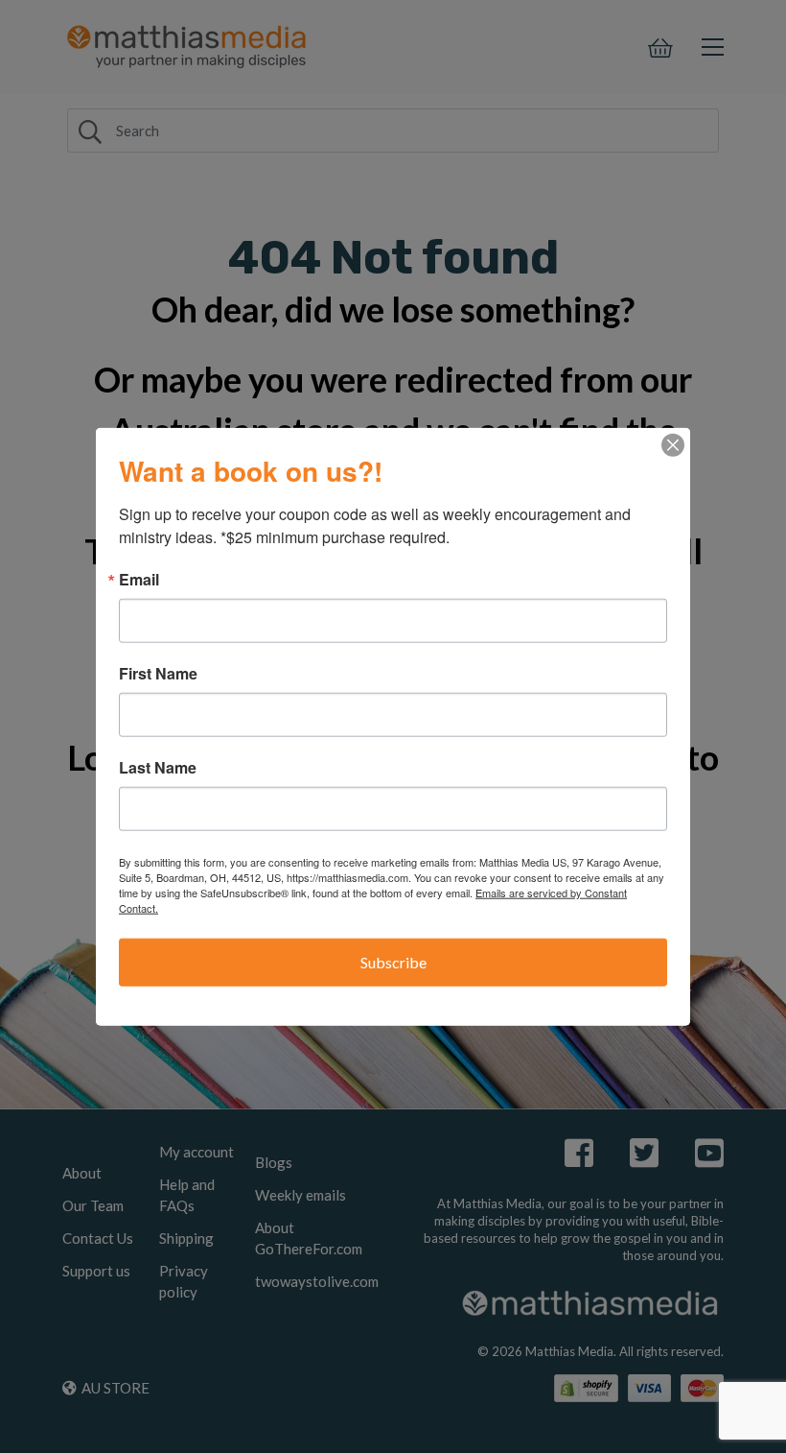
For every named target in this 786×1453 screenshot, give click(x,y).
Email (139, 579)
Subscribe (393, 962)
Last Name (157, 767)
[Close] (672, 445)
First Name (158, 673)
